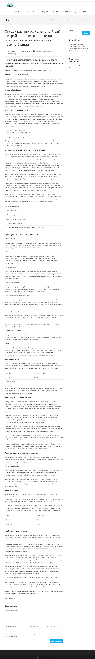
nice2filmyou (11, 51)
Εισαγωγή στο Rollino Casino (77, 44)
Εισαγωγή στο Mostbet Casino (77, 46)
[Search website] (89, 11)
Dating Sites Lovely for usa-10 (77, 53)
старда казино (12, 598)
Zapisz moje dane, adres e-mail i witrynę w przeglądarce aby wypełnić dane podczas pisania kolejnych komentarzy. (33, 635)
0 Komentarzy (11, 54)
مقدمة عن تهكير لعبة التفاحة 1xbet (78, 51)
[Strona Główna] (48, 20)
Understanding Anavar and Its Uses (79, 48)
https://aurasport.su (11, 560)
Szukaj (71, 30)
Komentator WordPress (75, 66)
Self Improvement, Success (44, 51)
